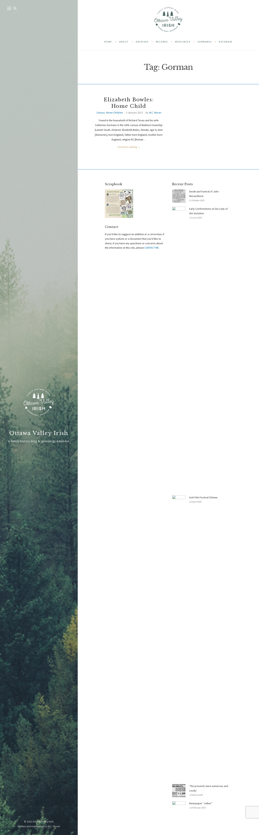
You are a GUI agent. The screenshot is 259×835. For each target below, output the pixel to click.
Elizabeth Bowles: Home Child (129, 103)
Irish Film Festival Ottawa (203, 497)
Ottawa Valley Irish (38, 433)
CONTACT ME (151, 247)
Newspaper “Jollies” (200, 803)
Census (100, 112)
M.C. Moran (155, 112)
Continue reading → (128, 147)
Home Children (114, 112)
